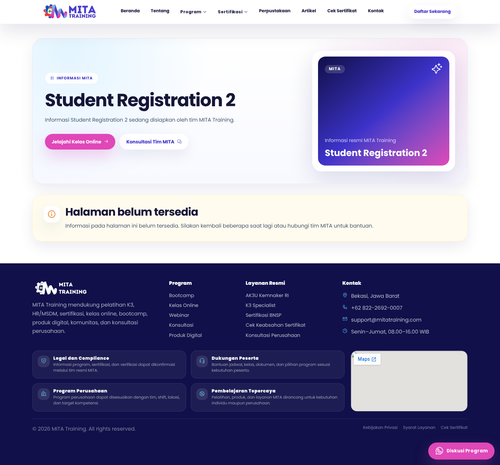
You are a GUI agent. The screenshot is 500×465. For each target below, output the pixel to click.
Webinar (179, 315)
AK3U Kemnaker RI (267, 295)
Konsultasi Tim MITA (150, 142)
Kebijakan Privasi (380, 428)
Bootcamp (181, 295)
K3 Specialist (261, 305)
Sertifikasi (230, 12)
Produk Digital (185, 335)
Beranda (130, 11)
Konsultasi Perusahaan (273, 335)
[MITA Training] (70, 12)
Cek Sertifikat (341, 11)
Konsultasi (181, 325)
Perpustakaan (274, 11)
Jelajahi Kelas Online (76, 142)
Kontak (376, 11)
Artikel (308, 11)
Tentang (160, 11)
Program (190, 12)
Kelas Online (183, 305)
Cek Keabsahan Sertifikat (275, 325)
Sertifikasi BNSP (263, 315)
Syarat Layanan (419, 428)
